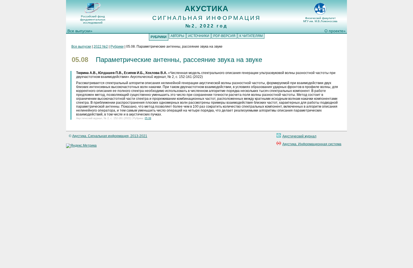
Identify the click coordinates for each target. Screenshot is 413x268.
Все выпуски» (79, 31)
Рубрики (117, 46)
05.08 (148, 118)
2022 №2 (101, 46)
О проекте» (335, 31)
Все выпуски (81, 46)
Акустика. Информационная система (311, 144)
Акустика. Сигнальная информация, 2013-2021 (109, 136)
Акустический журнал (299, 136)
